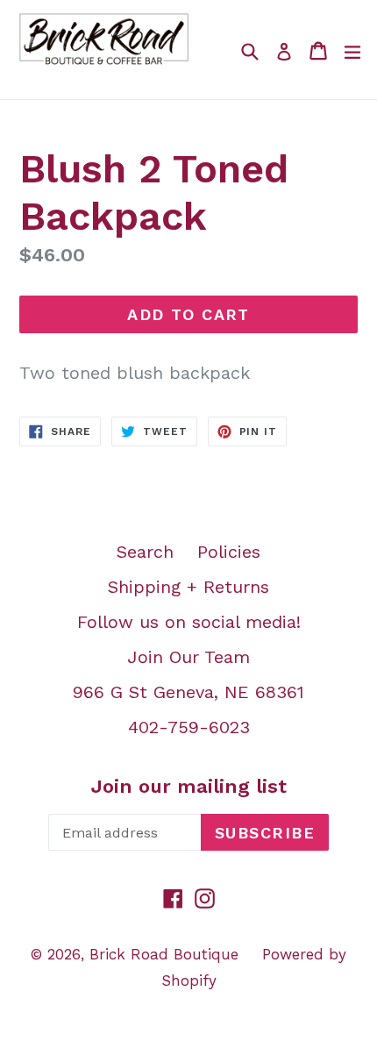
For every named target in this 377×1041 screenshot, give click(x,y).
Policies (228, 551)
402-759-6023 (189, 727)
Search (145, 551)
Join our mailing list (189, 786)
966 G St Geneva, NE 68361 (188, 691)
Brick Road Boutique (163, 954)
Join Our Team (188, 656)
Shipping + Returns (188, 586)
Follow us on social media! (189, 621)
